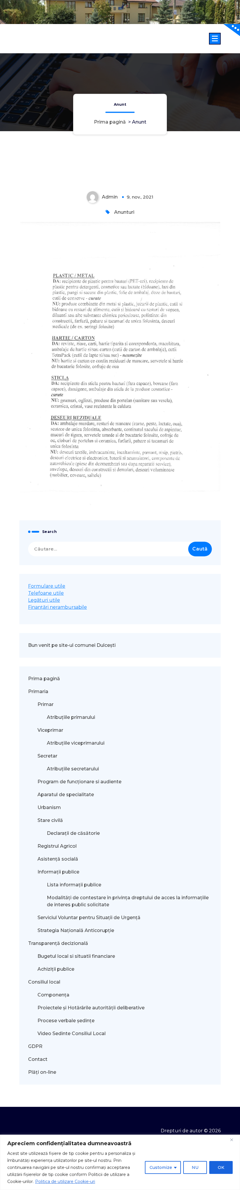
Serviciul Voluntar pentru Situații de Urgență (88, 917)
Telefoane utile (46, 593)
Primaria (38, 691)
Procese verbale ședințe (66, 1020)
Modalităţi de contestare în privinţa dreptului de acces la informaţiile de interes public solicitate (128, 901)
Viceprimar (50, 730)
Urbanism (49, 807)
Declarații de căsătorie (73, 833)
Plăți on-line (42, 1072)
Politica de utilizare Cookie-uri (65, 1181)
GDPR (35, 1046)
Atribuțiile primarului (71, 717)
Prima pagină (110, 122)
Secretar (47, 756)
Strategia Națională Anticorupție (75, 930)
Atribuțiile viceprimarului (75, 743)
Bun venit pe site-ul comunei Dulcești (72, 645)
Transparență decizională (58, 943)
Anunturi (124, 212)
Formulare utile (46, 586)
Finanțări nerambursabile (57, 607)
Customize (161, 1167)
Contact (37, 1059)
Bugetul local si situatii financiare (76, 956)
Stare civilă (50, 820)
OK (221, 1167)
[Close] (233, 1139)
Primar (45, 704)
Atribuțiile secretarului (73, 769)
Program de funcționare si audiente (79, 781)
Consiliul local (44, 982)
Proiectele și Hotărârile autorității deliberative (91, 1008)
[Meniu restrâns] (215, 39)
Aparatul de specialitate (65, 794)
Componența (53, 995)
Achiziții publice (55, 969)
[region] (120, 1162)
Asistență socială (57, 859)
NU (195, 1167)
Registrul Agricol (57, 846)
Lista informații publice (74, 885)
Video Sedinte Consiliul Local (71, 1033)
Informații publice (58, 872)
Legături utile (44, 600)
